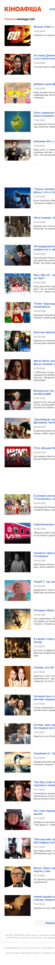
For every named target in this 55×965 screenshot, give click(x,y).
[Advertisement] (27, 104)
